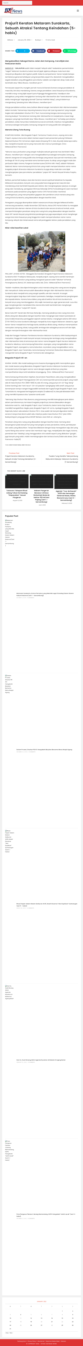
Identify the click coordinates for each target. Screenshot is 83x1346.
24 (10, 1325)
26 (31, 1325)
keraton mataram (15, 445)
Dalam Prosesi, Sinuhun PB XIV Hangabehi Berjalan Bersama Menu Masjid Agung (44, 750)
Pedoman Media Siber (52, 1341)
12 (31, 1318)
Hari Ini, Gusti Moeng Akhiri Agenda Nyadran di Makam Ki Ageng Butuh (40, 1060)
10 (10, 1318)
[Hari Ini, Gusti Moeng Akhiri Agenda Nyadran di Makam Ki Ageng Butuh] (9, 1061)
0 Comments (30, 597)
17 (10, 1322)
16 (72, 1318)
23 (72, 1322)
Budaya (38, 40)
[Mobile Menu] (78, 11)
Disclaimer (41, 1341)
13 (41, 1318)
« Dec (7, 1333)
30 (72, 1325)
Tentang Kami (21, 1341)
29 (62, 1325)
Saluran (63, 1341)
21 (52, 1322)
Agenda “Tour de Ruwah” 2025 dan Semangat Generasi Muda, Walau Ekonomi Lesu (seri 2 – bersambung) (66, 495)
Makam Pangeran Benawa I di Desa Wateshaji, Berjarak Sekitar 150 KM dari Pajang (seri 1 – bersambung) (41, 496)
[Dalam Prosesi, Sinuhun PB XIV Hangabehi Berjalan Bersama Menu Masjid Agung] (9, 751)
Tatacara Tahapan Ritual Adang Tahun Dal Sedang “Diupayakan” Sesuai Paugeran (16, 494)
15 (62, 1318)
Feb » (11, 1333)
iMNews (10, 40)
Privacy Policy (32, 1341)
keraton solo (26, 445)
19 (31, 1322)
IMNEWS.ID (9, 68)
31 (10, 1329)
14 (52, 1318)
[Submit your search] (30, 2)
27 (41, 1325)
